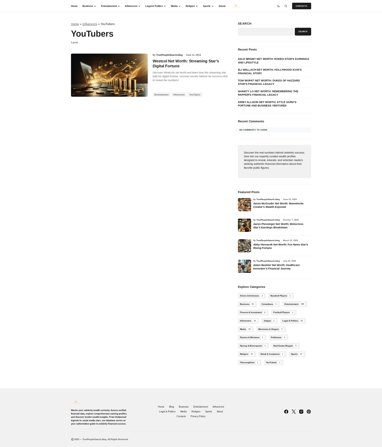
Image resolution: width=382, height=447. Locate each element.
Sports (296, 354)
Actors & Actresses (251, 296)
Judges (269, 321)
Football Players (283, 312)
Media (245, 329)
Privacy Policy (198, 416)
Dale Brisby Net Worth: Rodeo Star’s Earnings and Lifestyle (273, 60)
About (220, 411)
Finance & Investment (253, 312)
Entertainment (161, 94)
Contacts (301, 6)
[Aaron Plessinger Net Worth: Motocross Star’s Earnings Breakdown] (244, 225)
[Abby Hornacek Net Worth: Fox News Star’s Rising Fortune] (244, 245)
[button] (279, 6)
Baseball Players (280, 296)
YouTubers (194, 94)
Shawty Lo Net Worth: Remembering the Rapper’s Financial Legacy (268, 93)
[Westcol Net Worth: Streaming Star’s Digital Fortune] (109, 75)
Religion (246, 354)
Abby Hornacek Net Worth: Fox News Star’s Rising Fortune (280, 246)
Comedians (269, 304)
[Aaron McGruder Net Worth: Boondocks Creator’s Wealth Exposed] (244, 204)
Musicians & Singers (270, 329)
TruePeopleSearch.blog (268, 199)
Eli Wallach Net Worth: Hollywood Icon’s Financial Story (270, 71)
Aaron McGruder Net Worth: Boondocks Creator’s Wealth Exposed (278, 205)
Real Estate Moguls (284, 346)
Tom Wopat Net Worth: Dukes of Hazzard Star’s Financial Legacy (269, 82)
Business (247, 304)
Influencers (89, 24)
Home (75, 24)
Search (245, 23)
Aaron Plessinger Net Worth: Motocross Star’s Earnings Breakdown (278, 226)
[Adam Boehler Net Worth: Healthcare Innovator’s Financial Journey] (244, 266)
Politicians (278, 337)
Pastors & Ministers (251, 337)
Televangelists (249, 362)
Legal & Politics (292, 321)
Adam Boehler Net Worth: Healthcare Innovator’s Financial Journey (276, 267)
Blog (171, 406)
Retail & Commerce (272, 354)
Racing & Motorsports (253, 346)
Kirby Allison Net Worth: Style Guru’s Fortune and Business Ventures (267, 104)
